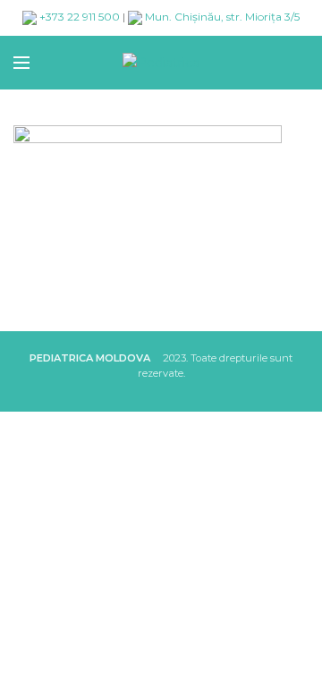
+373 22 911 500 (78, 16)
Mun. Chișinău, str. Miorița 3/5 (221, 16)
